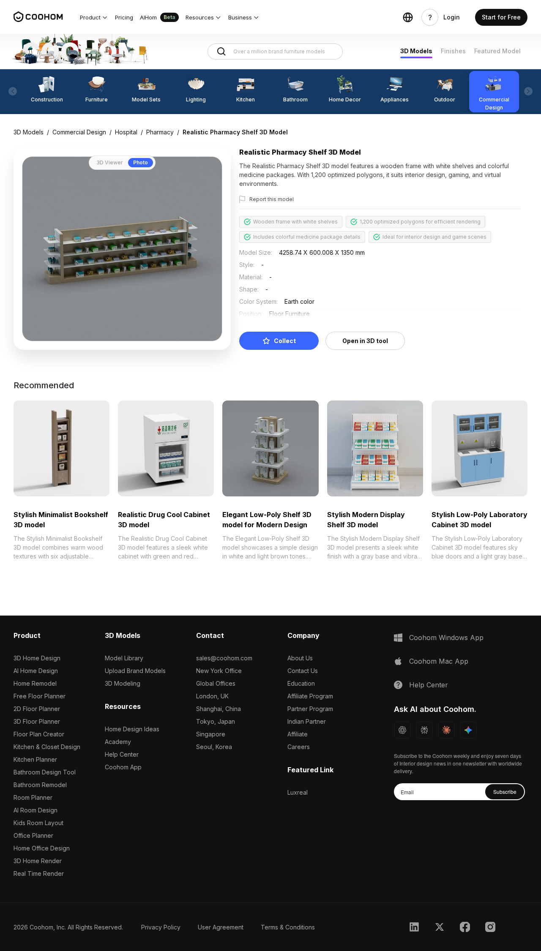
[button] (94, 17)
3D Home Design (37, 658)
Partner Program (310, 708)
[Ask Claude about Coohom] (446, 730)
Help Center (122, 754)
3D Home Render (38, 860)
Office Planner (33, 835)
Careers (298, 746)
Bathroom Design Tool (45, 772)
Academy (118, 741)
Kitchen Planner (35, 759)
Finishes (453, 50)
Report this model (271, 199)
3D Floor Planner (37, 721)
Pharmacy (160, 132)
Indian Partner (306, 721)
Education (301, 683)
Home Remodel (35, 683)
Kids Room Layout (38, 822)
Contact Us (302, 670)
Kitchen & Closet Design (47, 746)
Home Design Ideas (132, 729)
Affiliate (297, 734)
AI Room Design (35, 810)
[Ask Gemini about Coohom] (468, 730)
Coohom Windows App (446, 637)
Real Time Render (39, 873)
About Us (300, 658)
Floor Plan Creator (39, 734)
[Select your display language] (407, 17)
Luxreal (297, 792)
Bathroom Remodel (40, 784)
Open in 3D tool (365, 340)
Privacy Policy (160, 927)
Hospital (126, 132)
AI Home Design (36, 670)
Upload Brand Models (135, 670)
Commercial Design (79, 132)
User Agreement (220, 927)
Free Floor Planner (40, 696)
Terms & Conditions (288, 927)
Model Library (124, 658)
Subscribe (504, 791)
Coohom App (123, 767)
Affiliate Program (310, 696)
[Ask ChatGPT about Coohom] (402, 730)
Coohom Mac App (438, 661)
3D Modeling (122, 683)
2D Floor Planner (37, 708)
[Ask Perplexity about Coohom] (424, 730)
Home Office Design (42, 848)
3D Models (416, 50)
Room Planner (33, 797)
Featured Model (497, 50)
